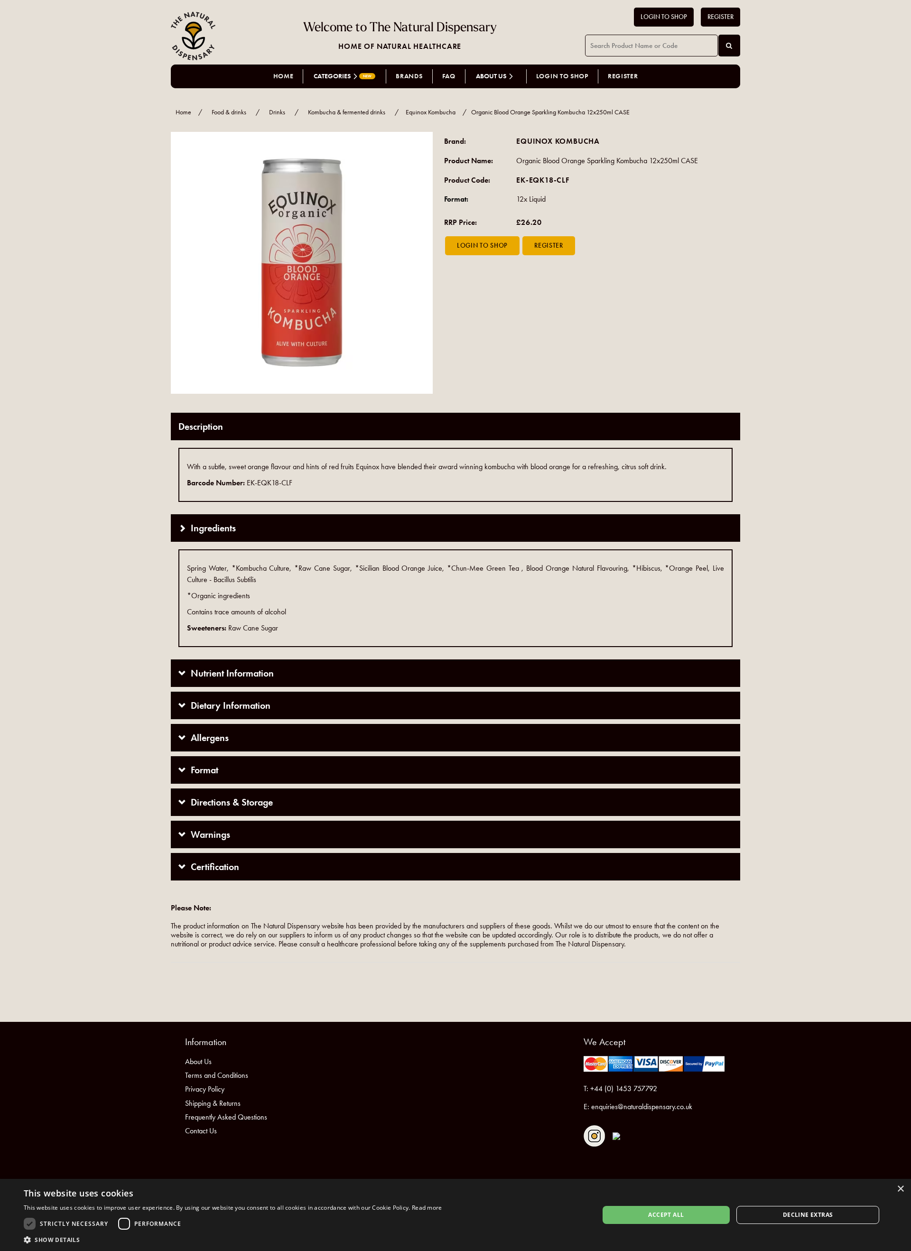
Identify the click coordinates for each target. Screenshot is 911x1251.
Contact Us (201, 1130)
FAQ (449, 76)
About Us (198, 1061)
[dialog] (455, 1215)
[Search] (729, 45)
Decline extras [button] (808, 1215)
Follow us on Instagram (594, 1136)
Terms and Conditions (216, 1075)
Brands (409, 76)
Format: (456, 199)
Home (283, 76)
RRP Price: (460, 222)
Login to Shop (664, 17)
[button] (233, 1239)
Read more (427, 1208)
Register (720, 17)
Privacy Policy (204, 1088)
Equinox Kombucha (431, 112)
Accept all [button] (666, 1215)
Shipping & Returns (213, 1103)
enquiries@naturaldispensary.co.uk (641, 1106)
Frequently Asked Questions (226, 1116)
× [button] (900, 1189)
